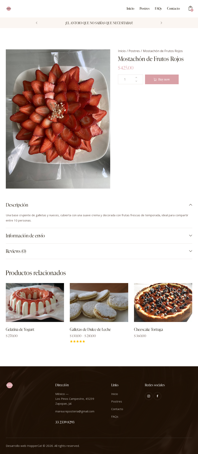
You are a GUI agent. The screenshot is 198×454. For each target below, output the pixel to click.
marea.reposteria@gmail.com (74, 411)
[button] (36, 22)
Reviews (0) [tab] (16, 251)
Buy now (164, 79)
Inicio (122, 51)
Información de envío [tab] (25, 235)
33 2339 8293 (64, 422)
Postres (134, 51)
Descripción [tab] (17, 205)
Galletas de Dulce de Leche (90, 329)
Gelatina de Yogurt (20, 329)
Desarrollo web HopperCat (24, 446)
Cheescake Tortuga (148, 329)
